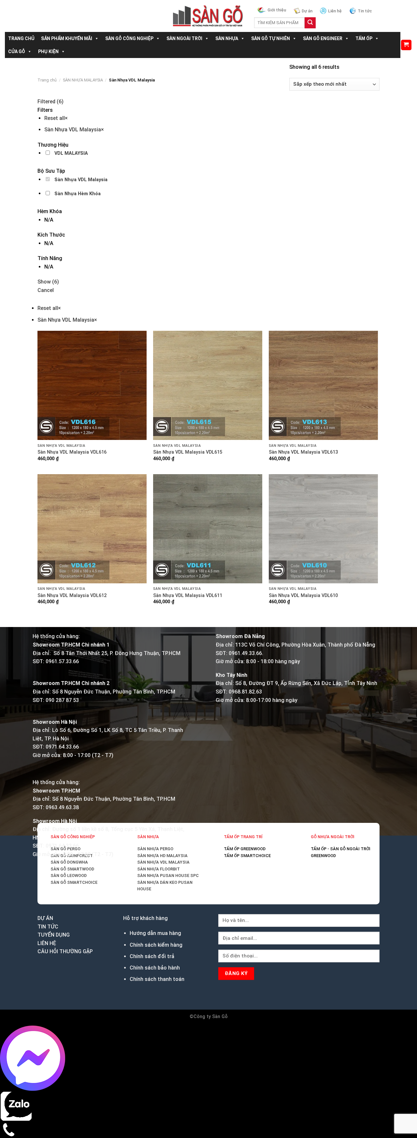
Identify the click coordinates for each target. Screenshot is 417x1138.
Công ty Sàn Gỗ (211, 1016)
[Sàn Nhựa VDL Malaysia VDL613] (323, 385)
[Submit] (310, 22)
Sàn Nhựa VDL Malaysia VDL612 (72, 595)
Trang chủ (47, 80)
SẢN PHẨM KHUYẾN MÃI (66, 38)
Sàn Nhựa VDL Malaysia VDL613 (303, 452)
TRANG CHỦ (21, 38)
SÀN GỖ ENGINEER (322, 38)
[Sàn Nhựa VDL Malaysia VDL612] (92, 528)
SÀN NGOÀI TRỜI (184, 38)
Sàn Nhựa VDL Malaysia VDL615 (187, 452)
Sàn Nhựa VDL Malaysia (81, 179)
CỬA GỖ (16, 51)
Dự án (307, 10)
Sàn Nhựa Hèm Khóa (77, 194)
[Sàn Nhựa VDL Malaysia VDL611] (207, 528)
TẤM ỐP (363, 38)
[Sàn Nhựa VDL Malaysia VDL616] (92, 385)
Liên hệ (335, 10)
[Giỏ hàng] (406, 45)
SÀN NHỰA (226, 38)
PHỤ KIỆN (48, 51)
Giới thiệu (276, 9)
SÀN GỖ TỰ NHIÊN (270, 38)
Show (48, 282)
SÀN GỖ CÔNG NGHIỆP (129, 38)
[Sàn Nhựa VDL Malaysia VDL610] (323, 528)
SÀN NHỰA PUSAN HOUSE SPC (168, 875)
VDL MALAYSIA (71, 153)
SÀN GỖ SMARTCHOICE (73, 882)
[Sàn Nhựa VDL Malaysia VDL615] (207, 385)
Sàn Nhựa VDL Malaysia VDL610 (303, 595)
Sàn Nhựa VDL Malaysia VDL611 (187, 595)
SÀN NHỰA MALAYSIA (83, 80)
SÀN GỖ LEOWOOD (68, 875)
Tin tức (365, 10)
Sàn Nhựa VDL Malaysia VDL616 (72, 452)
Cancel (45, 290)
